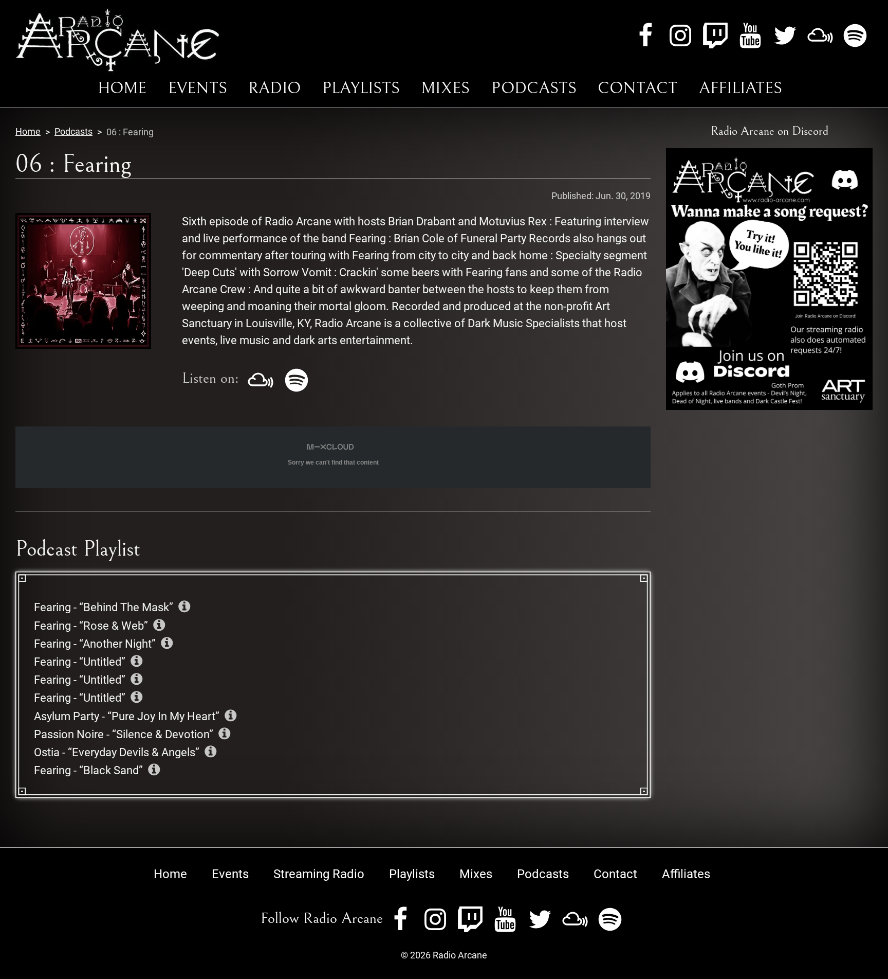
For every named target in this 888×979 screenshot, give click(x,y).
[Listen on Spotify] (296, 378)
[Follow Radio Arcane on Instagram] (680, 34)
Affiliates (740, 88)
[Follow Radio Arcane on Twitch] (715, 34)
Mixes (445, 88)
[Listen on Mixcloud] (260, 378)
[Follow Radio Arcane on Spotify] (855, 34)
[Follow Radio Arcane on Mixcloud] (820, 34)
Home (122, 88)
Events (197, 88)
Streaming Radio (318, 874)
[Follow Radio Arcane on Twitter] (785, 34)
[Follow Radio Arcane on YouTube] (750, 34)
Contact (637, 88)
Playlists (361, 88)
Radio (274, 88)
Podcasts (534, 88)
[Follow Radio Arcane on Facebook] (645, 34)
